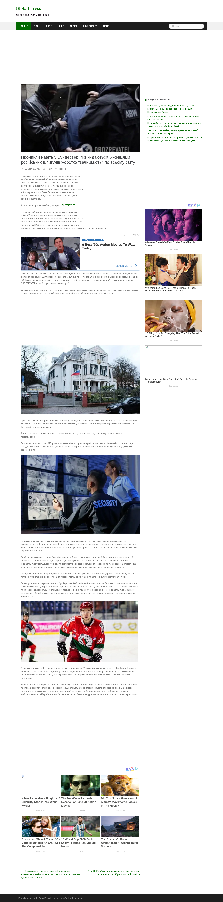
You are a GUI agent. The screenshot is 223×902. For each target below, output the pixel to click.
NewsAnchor (66, 897)
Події (37, 26)
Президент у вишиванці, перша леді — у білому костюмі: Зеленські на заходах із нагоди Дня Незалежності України (171, 108)
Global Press (28, 8)
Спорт (73, 26)
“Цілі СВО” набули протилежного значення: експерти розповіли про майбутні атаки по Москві (114, 873)
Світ (61, 26)
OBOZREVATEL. (69, 205)
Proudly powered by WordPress (34, 897)
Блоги (49, 26)
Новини (23, 26)
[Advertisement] (111, 55)
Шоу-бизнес (90, 26)
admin (49, 168)
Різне (106, 26)
